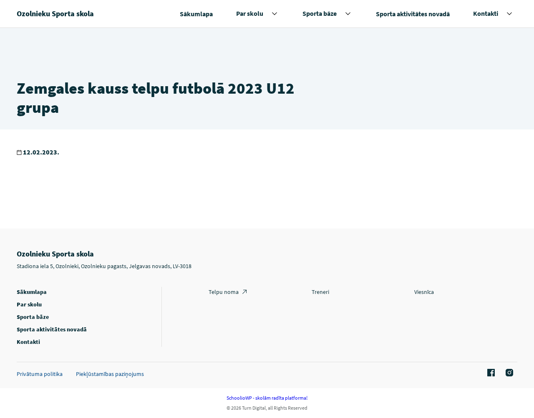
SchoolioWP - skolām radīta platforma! (267, 398)
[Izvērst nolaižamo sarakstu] (274, 14)
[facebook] (490, 373)
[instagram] (508, 373)
